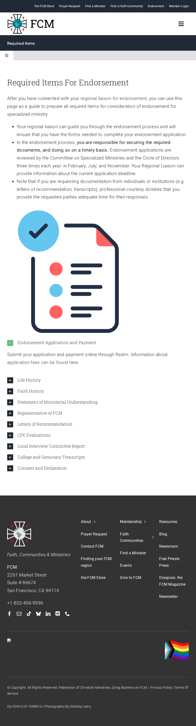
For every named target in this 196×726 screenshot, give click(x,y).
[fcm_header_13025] (31, 16)
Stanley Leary (80, 706)
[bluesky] (38, 613)
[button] (98, 343)
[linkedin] (48, 613)
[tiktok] (29, 613)
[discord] (57, 613)
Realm (121, 354)
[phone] (67, 613)
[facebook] (9, 613)
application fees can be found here (42, 362)
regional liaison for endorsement (114, 98)
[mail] (19, 613)
